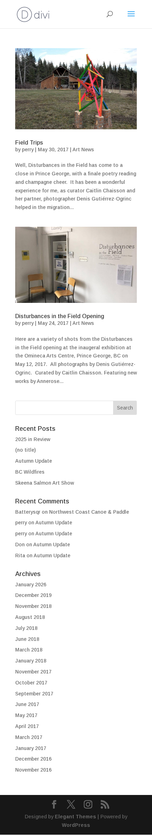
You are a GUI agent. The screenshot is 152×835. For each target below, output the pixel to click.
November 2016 (33, 770)
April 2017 (27, 726)
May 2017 (26, 715)
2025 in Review (32, 439)
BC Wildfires (30, 472)
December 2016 (33, 759)
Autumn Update (33, 461)
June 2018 (27, 639)
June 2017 (27, 704)
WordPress (76, 825)
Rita (20, 555)
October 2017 (31, 683)
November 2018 (33, 606)
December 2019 (33, 595)
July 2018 (26, 628)
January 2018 (30, 661)
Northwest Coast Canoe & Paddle (89, 512)
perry (28, 149)
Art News (83, 149)
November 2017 (33, 672)
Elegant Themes (75, 816)
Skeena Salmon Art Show (44, 483)
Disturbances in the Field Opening (59, 316)
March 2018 (28, 650)
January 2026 (30, 584)
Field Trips (29, 143)
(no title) (25, 450)
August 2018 (30, 617)
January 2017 (30, 748)
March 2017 (28, 737)
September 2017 (34, 693)
